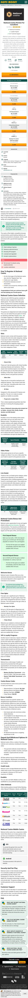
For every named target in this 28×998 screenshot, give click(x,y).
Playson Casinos (22, 966)
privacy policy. (19, 989)
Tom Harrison (8, 208)
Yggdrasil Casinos (8, 966)
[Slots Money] (9, 2)
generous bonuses (13, 525)
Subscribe (22, 962)
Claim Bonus (14, 74)
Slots (20, 315)
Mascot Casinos (15, 969)
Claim (14, 91)
